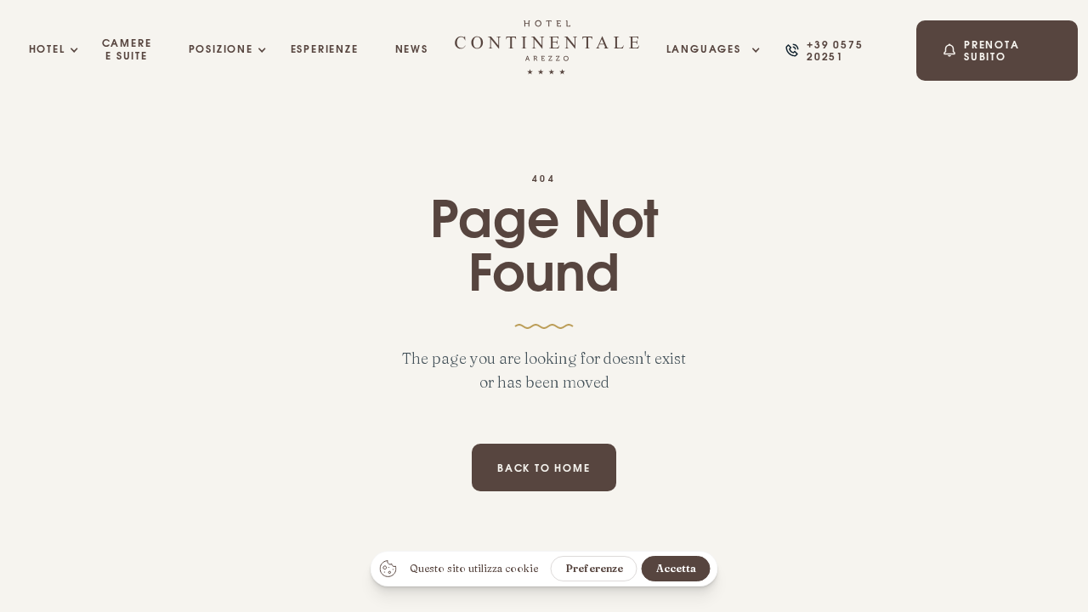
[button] (46, 50)
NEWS (411, 50)
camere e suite (127, 50)
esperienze (324, 50)
